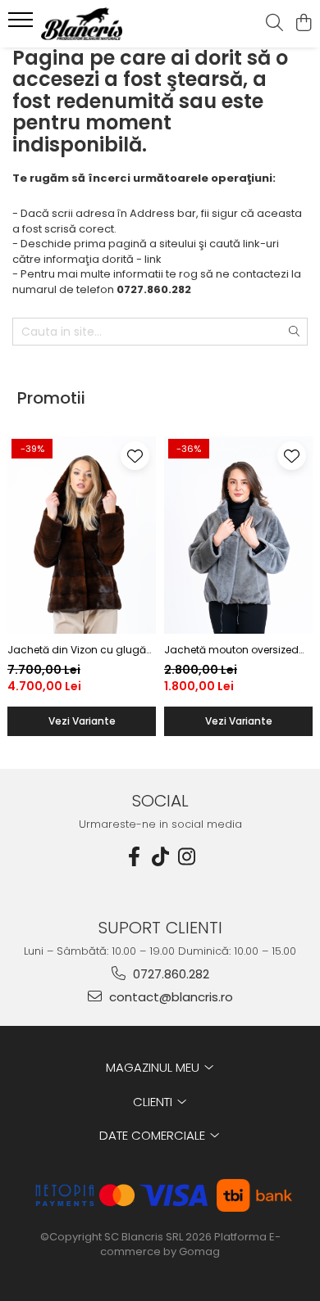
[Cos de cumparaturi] (303, 24)
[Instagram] (186, 856)
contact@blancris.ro (169, 996)
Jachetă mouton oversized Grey (231, 650)
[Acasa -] (106, 23)
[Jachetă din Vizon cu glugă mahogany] (81, 535)
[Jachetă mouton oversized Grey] (238, 535)
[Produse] (22, 24)
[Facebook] (134, 856)
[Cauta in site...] (274, 24)
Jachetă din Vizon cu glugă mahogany (76, 650)
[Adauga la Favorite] (135, 455)
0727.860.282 (169, 974)
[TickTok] (160, 856)
